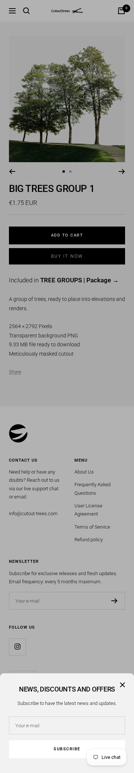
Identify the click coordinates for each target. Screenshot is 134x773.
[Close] (122, 684)
